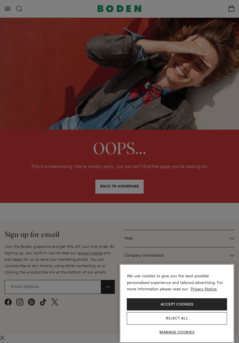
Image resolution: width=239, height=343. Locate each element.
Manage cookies (176, 332)
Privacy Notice (204, 289)
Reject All (177, 318)
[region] (176, 303)
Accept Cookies (177, 304)
